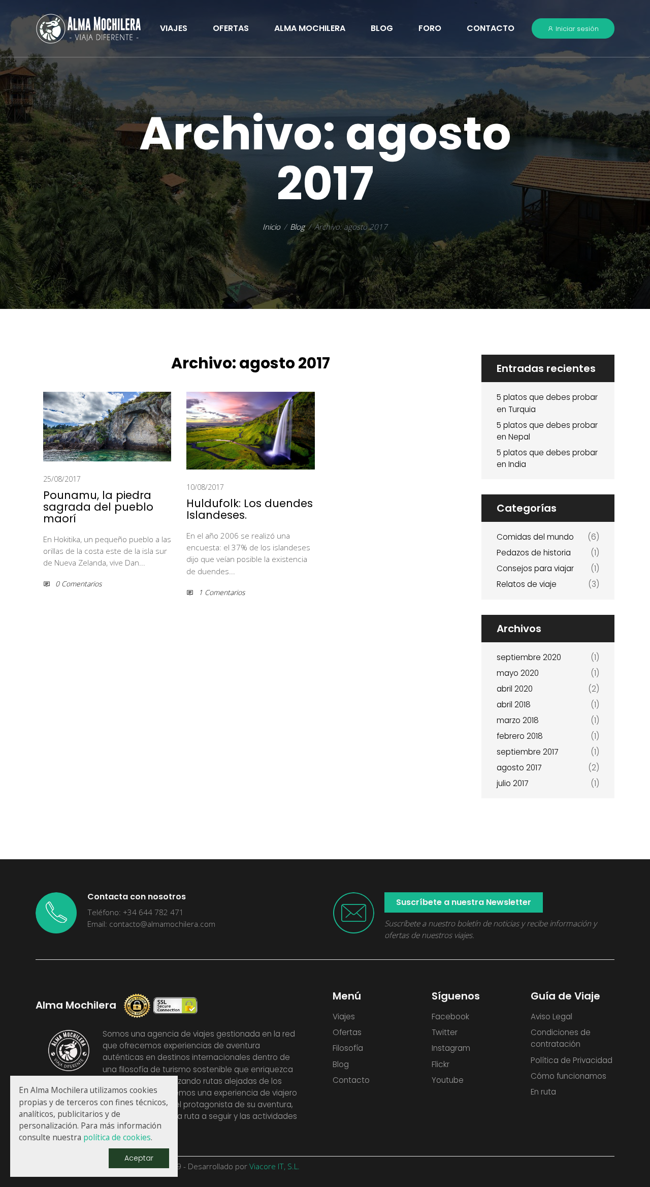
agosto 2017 (519, 767)
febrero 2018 (520, 736)
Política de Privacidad (571, 1060)
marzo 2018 (518, 720)
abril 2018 (514, 704)
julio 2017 (512, 783)
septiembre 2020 (529, 657)
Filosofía (348, 1048)
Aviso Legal (551, 1016)
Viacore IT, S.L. (274, 1166)
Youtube (448, 1080)
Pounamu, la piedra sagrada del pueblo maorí (98, 507)
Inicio (271, 227)
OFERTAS (231, 28)
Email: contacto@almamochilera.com (151, 924)
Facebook (450, 1016)
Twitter (445, 1032)
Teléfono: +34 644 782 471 (135, 912)
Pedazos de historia (534, 552)
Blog (382, 28)
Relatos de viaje (527, 584)
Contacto (490, 28)
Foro (429, 28)
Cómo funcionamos (568, 1076)
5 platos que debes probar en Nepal (547, 431)
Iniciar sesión (576, 28)
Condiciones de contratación (561, 1038)
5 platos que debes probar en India (547, 458)
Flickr (440, 1064)
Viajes (344, 1016)
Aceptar (138, 1158)
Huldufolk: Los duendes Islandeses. (249, 509)
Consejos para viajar (535, 568)
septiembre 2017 (527, 751)
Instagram (451, 1048)
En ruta (543, 1091)
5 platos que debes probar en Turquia (547, 403)
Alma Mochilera (309, 28)
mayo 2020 (518, 673)
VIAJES (173, 28)
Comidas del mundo (535, 537)
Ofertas (347, 1032)
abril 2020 (515, 688)
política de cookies (117, 1137)
